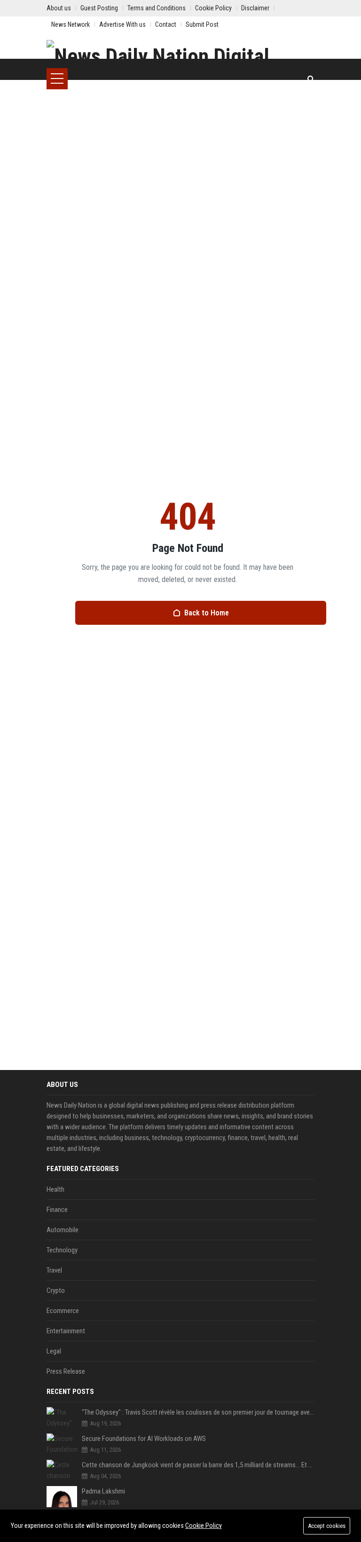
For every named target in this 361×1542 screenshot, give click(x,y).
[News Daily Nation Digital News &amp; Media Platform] (180, 54)
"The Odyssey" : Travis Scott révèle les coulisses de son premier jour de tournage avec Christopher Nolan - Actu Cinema (198, 1412)
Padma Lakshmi (103, 1491)
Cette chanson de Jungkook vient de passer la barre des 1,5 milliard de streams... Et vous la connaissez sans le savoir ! (198, 1465)
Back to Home (206, 612)
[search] (310, 78)
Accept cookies (326, 1525)
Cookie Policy (203, 1525)
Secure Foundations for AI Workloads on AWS (144, 1438)
